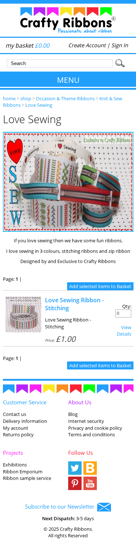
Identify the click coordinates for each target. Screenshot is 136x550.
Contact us (14, 414)
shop (25, 98)
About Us (79, 402)
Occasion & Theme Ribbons (65, 98)
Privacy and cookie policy (95, 428)
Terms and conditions (91, 434)
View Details (124, 330)
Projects (13, 452)
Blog (73, 414)
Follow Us (80, 452)
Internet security (86, 421)
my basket (27, 45)
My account (15, 428)
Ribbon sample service (27, 478)
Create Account (87, 45)
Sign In (119, 45)
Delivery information (25, 421)
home (9, 98)
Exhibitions (15, 464)
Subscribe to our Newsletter (61, 506)
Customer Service (24, 402)
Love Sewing (38, 105)
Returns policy (18, 434)
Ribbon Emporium (22, 471)
